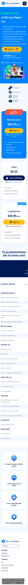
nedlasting (4, 553)
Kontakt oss (5, 570)
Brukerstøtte (5, 568)
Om (3, 562)
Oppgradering (5, 556)
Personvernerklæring (7, 565)
